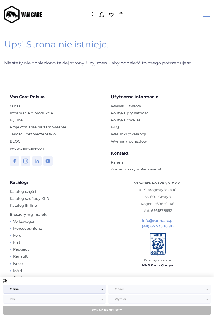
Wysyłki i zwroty (126, 106)
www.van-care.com (27, 148)
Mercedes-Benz (27, 228)
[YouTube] (48, 161)
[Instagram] (25, 161)
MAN (17, 270)
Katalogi (19, 182)
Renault (20, 256)
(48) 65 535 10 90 (158, 226)
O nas (15, 106)
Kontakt (120, 153)
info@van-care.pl (158, 220)
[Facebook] (14, 161)
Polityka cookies (126, 120)
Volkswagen (24, 221)
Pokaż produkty (107, 310)
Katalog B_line (23, 205)
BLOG (15, 141)
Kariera (117, 162)
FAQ (115, 127)
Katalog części (23, 191)
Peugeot (21, 249)
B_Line (16, 120)
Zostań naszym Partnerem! (136, 169)
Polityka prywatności (130, 113)
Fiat (16, 242)
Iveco (18, 263)
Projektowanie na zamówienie (38, 127)
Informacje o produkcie (31, 113)
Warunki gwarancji (128, 134)
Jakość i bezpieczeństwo (33, 134)
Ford (17, 235)
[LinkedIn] (37, 161)
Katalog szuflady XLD (29, 198)
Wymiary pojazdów (129, 141)
